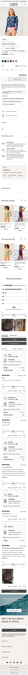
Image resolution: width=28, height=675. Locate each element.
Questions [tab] (13, 336)
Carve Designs (5, 652)
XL (20, 70)
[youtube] (17, 662)
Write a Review (17, 344)
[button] (7, 54)
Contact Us (4, 641)
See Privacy (11, 636)
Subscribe (14, 630)
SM (7, 70)
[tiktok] (21, 662)
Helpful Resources (6, 646)
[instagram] (10, 662)
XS (3, 70)
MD (12, 70)
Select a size (17, 79)
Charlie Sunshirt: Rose (15, 361)
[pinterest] (14, 662)
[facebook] (7, 662)
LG (16, 70)
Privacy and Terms (14, 669)
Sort (14, 348)
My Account (4, 657)
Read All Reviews (5, 188)
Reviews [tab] (4, 336)
